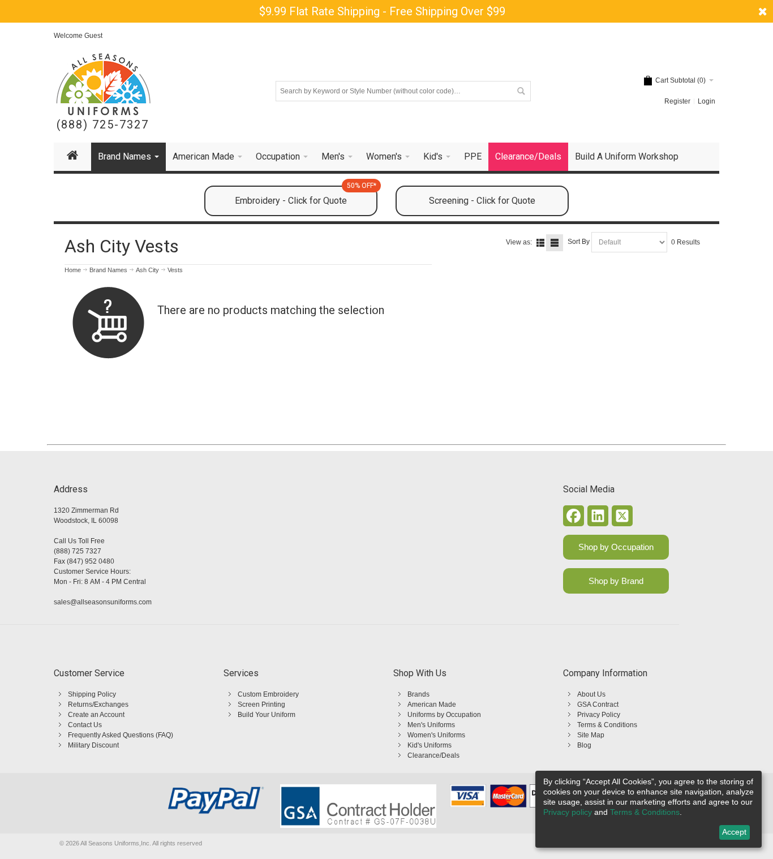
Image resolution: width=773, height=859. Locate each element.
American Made (431, 704)
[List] (540, 242)
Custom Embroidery (268, 694)
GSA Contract (598, 704)
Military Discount (93, 745)
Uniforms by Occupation (444, 715)
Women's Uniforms (436, 735)
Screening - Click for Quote (482, 200)
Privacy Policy (598, 715)
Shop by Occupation (616, 547)
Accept (734, 831)
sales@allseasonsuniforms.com (103, 602)
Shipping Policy (92, 694)
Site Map (590, 735)
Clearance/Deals (433, 755)
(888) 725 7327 (77, 551)
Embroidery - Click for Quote (305, 196)
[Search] (520, 91)
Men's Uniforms (431, 725)
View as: (519, 242)
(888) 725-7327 (103, 124)
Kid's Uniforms (429, 745)
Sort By (579, 242)
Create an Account (96, 715)
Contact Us (85, 725)
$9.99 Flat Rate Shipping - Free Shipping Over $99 (382, 11)
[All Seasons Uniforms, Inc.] (103, 84)
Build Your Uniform (266, 715)
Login (706, 101)
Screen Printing (261, 704)
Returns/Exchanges (98, 704)
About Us (591, 694)
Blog (584, 745)
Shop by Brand (616, 581)
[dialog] (648, 809)
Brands (418, 694)
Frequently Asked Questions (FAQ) (120, 735)
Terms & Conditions (607, 725)
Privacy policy (567, 812)
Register (677, 101)
